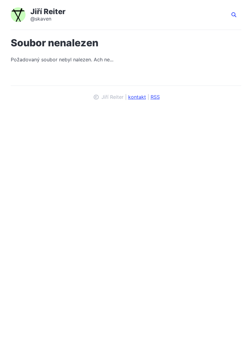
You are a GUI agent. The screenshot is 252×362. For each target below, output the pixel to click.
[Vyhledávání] (233, 14)
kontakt (137, 97)
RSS (155, 97)
